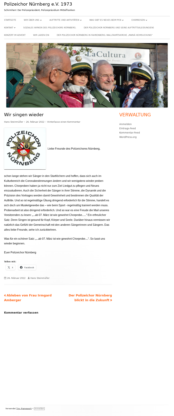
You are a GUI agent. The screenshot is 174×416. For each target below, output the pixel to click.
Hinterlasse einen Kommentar (63, 122)
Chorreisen (138, 20)
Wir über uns (31, 20)
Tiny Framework (24, 409)
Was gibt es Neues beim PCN (105, 20)
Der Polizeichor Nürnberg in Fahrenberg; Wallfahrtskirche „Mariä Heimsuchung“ (105, 35)
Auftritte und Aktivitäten (64, 20)
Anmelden (125, 124)
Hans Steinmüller (13, 122)
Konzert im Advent (14, 35)
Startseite (10, 20)
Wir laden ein (41, 35)
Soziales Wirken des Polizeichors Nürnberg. (49, 27)
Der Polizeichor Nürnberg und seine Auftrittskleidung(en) (119, 27)
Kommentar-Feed (129, 132)
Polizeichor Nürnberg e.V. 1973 (38, 4)
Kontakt (8, 27)
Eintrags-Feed (127, 128)
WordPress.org (128, 137)
